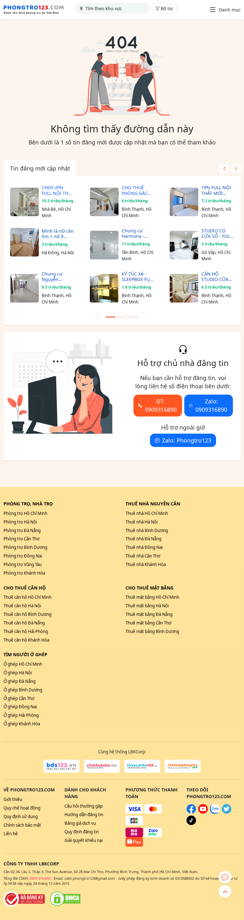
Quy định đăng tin (81, 832)
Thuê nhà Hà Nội (141, 522)
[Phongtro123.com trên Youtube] (203, 812)
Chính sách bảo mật (22, 825)
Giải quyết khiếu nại (83, 840)
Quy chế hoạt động (21, 808)
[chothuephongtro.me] (182, 766)
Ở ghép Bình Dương (22, 690)
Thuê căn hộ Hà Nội (22, 606)
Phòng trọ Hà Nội (20, 522)
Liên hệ (10, 834)
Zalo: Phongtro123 (186, 440)
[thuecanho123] (142, 766)
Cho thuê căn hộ (24, 588)
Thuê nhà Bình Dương (146, 530)
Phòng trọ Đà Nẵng (22, 530)
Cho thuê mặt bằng (149, 588)
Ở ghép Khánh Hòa (21, 724)
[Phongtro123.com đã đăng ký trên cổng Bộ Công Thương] (24, 899)
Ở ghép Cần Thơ (18, 698)
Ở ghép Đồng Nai (20, 707)
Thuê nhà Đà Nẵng (143, 539)
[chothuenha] (102, 766)
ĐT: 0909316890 (161, 405)
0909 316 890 (40, 878)
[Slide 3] (133, 317)
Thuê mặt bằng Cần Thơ (148, 623)
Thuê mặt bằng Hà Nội (147, 606)
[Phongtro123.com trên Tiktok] (191, 823)
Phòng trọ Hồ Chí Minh (25, 513)
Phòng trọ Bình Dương (25, 547)
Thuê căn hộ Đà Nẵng (24, 623)
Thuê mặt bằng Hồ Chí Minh (152, 597)
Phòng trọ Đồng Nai (22, 556)
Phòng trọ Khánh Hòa (24, 573)
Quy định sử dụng (20, 816)
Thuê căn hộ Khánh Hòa (26, 640)
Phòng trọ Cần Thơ (21, 539)
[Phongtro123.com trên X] (226, 812)
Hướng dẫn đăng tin (83, 814)
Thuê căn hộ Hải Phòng (25, 631)
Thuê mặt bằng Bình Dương (152, 631)
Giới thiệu (12, 799)
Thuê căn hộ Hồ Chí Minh (27, 597)
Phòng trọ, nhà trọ (28, 504)
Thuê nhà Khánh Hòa (145, 564)
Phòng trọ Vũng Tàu (22, 564)
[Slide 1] (110, 317)
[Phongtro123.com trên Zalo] (215, 812)
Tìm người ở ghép (25, 654)
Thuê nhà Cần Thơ (142, 556)
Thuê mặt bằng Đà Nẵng (149, 614)
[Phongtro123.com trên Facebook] (191, 812)
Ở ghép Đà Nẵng (19, 681)
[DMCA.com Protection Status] (65, 899)
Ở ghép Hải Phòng (21, 715)
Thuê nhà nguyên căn (152, 504)
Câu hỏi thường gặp (83, 806)
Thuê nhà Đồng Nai (144, 547)
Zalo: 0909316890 (211, 405)
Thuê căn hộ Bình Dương (27, 614)
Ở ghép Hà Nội (17, 673)
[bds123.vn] (61, 766)
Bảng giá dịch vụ (80, 823)
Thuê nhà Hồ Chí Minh (146, 513)
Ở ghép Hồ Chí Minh (22, 664)
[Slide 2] (122, 317)
